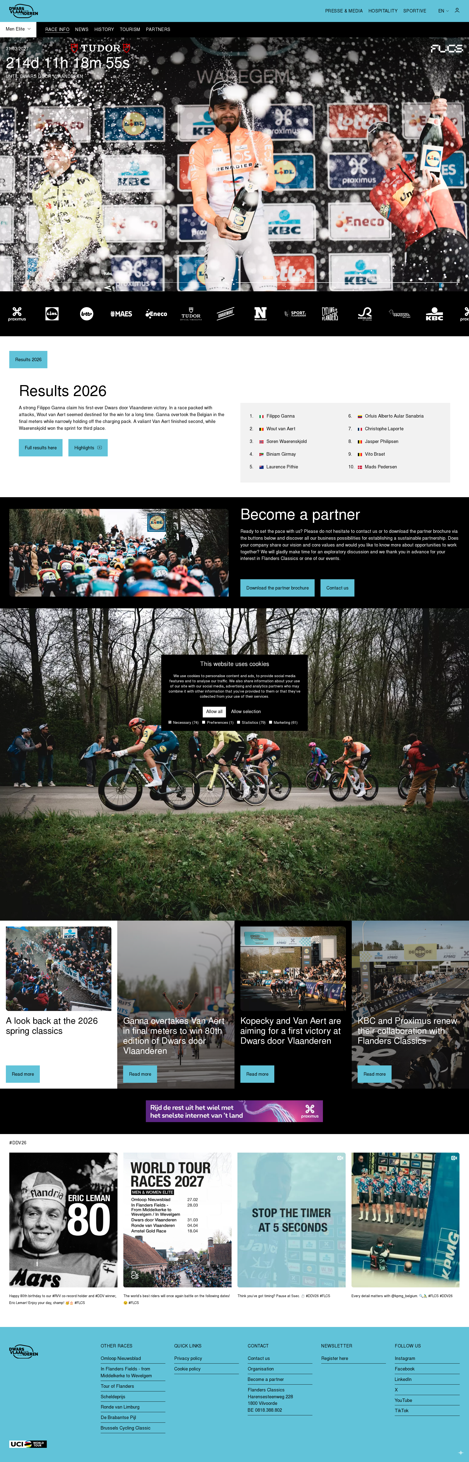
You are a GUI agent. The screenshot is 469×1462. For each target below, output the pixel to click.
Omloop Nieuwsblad (121, 1359)
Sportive (414, 12)
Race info (57, 30)
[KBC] (364, 314)
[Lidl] (434, 314)
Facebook (405, 1369)
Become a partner (266, 1380)
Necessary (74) (185, 723)
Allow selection (246, 712)
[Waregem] (330, 314)
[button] (121, 282)
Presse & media (344, 12)
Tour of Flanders (117, 1386)
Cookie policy (187, 1369)
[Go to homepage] (23, 11)
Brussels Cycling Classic (125, 1428)
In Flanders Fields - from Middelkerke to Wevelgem (126, 1372)
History (104, 30)
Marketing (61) (285, 723)
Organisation (261, 1369)
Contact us (337, 588)
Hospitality (383, 12)
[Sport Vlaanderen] (225, 314)
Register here (334, 1359)
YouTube (403, 1401)
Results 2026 (28, 360)
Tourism (130, 30)
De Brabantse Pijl (118, 1418)
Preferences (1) (220, 723)
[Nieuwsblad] (191, 314)
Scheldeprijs (113, 1397)
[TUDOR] (121, 314)
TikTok (401, 1411)
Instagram (405, 1359)
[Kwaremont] (156, 314)
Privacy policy (188, 1359)
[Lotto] (17, 314)
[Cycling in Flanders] (260, 314)
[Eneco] (86, 314)
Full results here (41, 448)
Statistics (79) (253, 723)
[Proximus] (399, 314)
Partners (158, 30)
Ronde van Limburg (120, 1407)
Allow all (214, 712)
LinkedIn (403, 1380)
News (81, 30)
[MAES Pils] (52, 314)
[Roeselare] (295, 314)
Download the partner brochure (277, 588)
